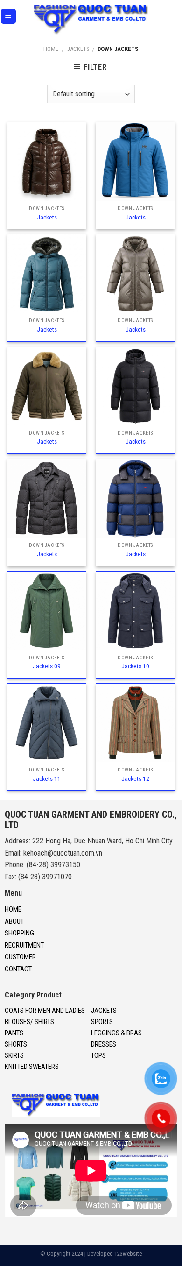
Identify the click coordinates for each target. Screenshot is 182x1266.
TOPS (98, 1055)
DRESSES (103, 1044)
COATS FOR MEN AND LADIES (45, 1010)
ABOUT (14, 921)
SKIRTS (14, 1055)
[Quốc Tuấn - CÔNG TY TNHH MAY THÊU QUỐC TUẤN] (91, 20)
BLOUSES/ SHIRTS (29, 1022)
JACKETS (78, 48)
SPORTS (102, 1022)
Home (50, 48)
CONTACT (18, 969)
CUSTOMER (20, 957)
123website (128, 1253)
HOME (13, 909)
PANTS (14, 1033)
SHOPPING (19, 933)
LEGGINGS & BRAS (116, 1033)
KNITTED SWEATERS (32, 1066)
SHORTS (16, 1044)
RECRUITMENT (24, 945)
